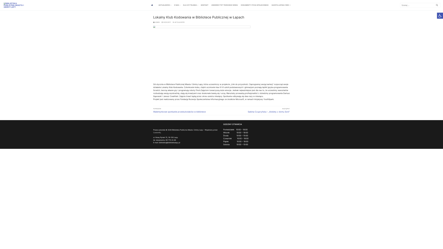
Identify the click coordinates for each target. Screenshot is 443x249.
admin (157, 22)
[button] (440, 16)
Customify (157, 132)
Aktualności (179, 22)
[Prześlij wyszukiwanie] (437, 5)
